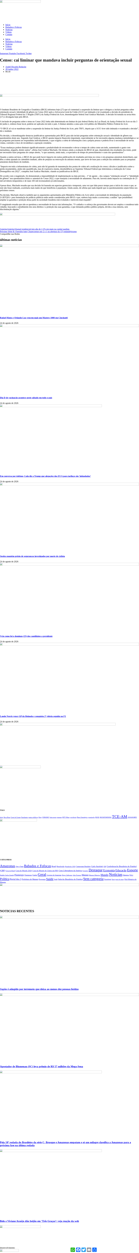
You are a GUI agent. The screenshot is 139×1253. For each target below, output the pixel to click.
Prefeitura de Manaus (30, 879)
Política (4, 879)
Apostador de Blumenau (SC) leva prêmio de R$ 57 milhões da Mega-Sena (41, 1066)
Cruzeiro (85, 871)
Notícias (8, 29)
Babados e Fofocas (13, 27)
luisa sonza (53, 817)
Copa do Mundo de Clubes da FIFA (45, 871)
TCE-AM (119, 816)
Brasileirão (61, 866)
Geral (42, 874)
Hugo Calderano (67, 875)
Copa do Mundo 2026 (23, 871)
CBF (104, 866)
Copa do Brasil (10, 871)
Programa (42, 879)
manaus (59, 817)
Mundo (104, 874)
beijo (1, 817)
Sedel (56, 879)
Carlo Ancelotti (97, 866)
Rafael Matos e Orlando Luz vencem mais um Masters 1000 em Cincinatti (34, 318)
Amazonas (7, 866)
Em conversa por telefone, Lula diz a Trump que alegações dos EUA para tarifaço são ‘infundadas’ (45, 476)
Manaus (85, 875)
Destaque (96, 870)
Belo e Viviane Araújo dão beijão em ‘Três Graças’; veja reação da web (39, 1221)
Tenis (113, 879)
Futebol (34, 875)
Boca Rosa (7, 817)
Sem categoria (93, 879)
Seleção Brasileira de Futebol (70, 879)
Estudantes (24, 817)
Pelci (131, 875)
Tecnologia (107, 879)
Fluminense (28, 875)
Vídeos (8, 32)
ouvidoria (73, 817)
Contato (8, 34)
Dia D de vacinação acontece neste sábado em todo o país (26, 398)
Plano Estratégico (82, 817)
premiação (91, 817)
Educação (121, 870)
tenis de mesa (119, 879)
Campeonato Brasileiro (83, 866)
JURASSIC (45, 817)
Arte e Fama (19, 866)
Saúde (49, 879)
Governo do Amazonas (54, 875)
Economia (109, 870)
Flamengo (19, 875)
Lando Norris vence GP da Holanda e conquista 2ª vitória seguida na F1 (33, 716)
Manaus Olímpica (94, 875)
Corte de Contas (16, 817)
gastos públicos (33, 817)
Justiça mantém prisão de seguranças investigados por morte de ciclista (32, 556)
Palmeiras (126, 875)
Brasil (54, 866)
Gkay (40, 817)
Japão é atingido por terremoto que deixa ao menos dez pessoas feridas (39, 989)
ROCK (97, 817)
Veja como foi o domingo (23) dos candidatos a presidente (26, 636)
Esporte (132, 870)
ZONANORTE (132, 817)
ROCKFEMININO (105, 817)
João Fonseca (77, 875)
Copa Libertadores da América (70, 870)
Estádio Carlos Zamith (7, 875)
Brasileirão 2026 (70, 866)
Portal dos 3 (15, 879)
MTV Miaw (66, 817)
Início (7, 25)
